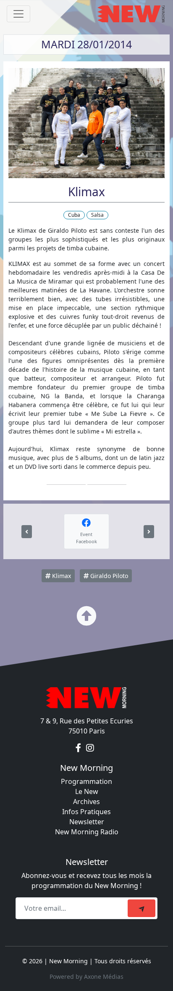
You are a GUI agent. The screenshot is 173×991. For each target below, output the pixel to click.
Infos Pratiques (86, 811)
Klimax (60, 576)
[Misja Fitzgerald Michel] (149, 531)
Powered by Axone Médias (86, 976)
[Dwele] (26, 531)
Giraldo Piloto (108, 576)
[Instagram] (90, 747)
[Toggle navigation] (18, 13)
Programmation (86, 781)
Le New (86, 791)
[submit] (141, 908)
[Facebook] (79, 747)
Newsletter (86, 821)
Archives (86, 801)
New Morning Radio (86, 831)
